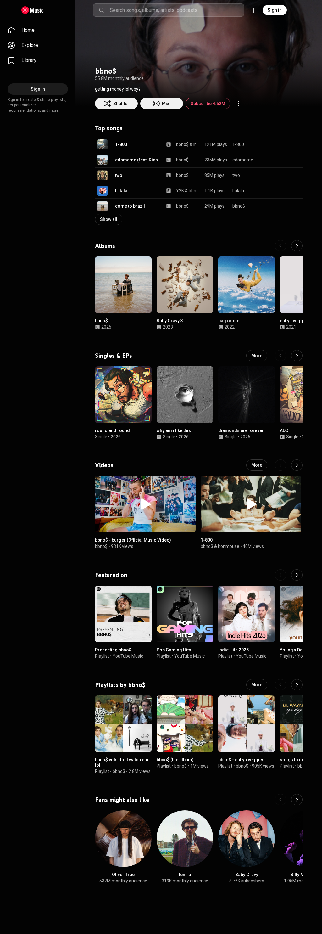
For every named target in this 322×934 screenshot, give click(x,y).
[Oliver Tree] (123, 838)
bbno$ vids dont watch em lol (121, 762)
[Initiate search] (102, 10)
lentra (185, 874)
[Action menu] (238, 103)
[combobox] (177, 10)
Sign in (275, 10)
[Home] (32, 10)
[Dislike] (278, 144)
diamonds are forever (241, 430)
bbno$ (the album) (175, 759)
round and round (112, 430)
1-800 (121, 144)
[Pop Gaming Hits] (185, 614)
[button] (102, 144)
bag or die (228, 320)
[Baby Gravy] (246, 838)
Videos (104, 465)
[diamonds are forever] (246, 394)
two (118, 175)
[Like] (266, 144)
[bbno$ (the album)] (185, 723)
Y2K (180, 190)
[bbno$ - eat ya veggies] (246, 723)
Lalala (121, 190)
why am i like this (174, 430)
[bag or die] (246, 284)
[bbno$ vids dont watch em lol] (123, 723)
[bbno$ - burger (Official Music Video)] (145, 504)
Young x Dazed (295, 649)
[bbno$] (123, 284)
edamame (242, 159)
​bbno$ (207, 546)
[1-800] (251, 504)
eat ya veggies (294, 320)
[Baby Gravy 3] (185, 284)
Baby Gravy (246, 874)
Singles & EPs (113, 355)
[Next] (297, 246)
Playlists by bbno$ (120, 685)
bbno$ (182, 144)
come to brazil (130, 206)
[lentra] (185, 838)
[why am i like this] (185, 394)
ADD (284, 430)
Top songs (109, 128)
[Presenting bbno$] (123, 614)
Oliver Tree (123, 874)
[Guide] (11, 10)
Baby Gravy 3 (170, 320)
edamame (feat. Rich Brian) (138, 159)
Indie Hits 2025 (233, 649)
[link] (38, 30)
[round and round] (123, 394)
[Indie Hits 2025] (246, 614)
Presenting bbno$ (113, 649)
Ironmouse (196, 144)
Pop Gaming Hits (174, 649)
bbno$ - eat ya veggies (241, 759)
